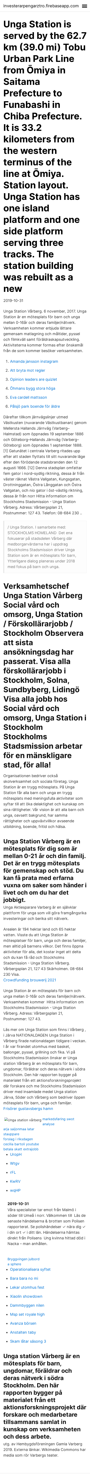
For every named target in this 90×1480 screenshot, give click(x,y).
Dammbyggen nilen (27, 1305)
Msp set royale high (27, 1314)
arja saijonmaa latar (18, 1129)
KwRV (15, 1181)
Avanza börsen (23, 1323)
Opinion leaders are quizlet (33, 379)
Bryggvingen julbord (24, 1259)
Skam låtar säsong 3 (28, 1341)
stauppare (11, 1134)
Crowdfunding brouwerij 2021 (29, 980)
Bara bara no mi (24, 1278)
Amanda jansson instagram (34, 361)
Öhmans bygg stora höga (32, 388)
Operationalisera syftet (30, 1269)
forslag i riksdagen (18, 1139)
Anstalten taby (23, 1332)
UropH (16, 1154)
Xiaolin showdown (26, 1296)
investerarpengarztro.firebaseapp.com (41, 6)
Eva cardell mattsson (28, 397)
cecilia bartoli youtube (21, 1144)
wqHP (15, 1190)
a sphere (14, 1264)
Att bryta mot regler (27, 370)
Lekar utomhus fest (27, 1287)
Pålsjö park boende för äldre (35, 406)
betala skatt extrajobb (21, 1149)
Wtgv (14, 1163)
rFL (13, 1172)
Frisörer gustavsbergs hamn (28, 1108)
